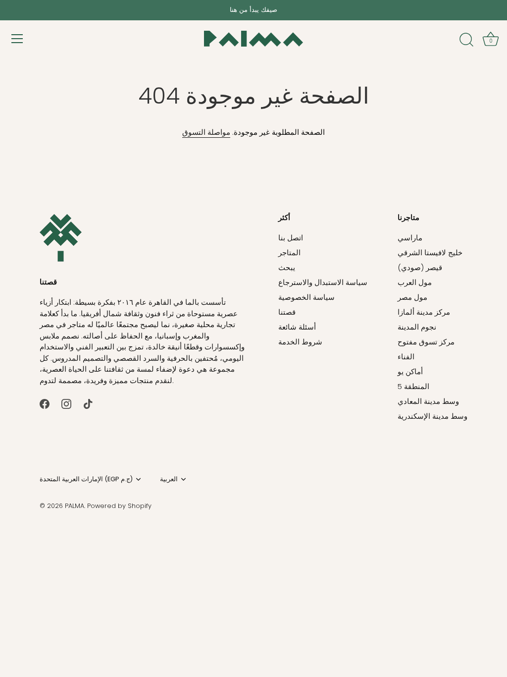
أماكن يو (410, 371)
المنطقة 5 (413, 386)
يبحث (286, 267)
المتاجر (289, 252)
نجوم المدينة (417, 327)
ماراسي (410, 237)
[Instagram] (66, 403)
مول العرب (415, 282)
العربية (169, 479)
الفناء (406, 356)
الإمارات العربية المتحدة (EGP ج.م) (86, 479)
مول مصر (412, 297)
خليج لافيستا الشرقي (430, 252)
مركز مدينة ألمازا (424, 312)
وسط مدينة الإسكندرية (432, 416)
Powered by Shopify (119, 506)
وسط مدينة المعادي (428, 401)
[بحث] (466, 40)
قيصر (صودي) (420, 267)
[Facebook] (45, 403)
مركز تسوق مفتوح (426, 342)
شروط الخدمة (300, 342)
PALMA (74, 506)
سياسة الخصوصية (306, 297)
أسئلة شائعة (297, 327)
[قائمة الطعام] (17, 39)
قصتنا (287, 312)
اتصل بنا (290, 237)
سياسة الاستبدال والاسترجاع (322, 282)
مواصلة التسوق (206, 132)
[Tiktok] (88, 403)
